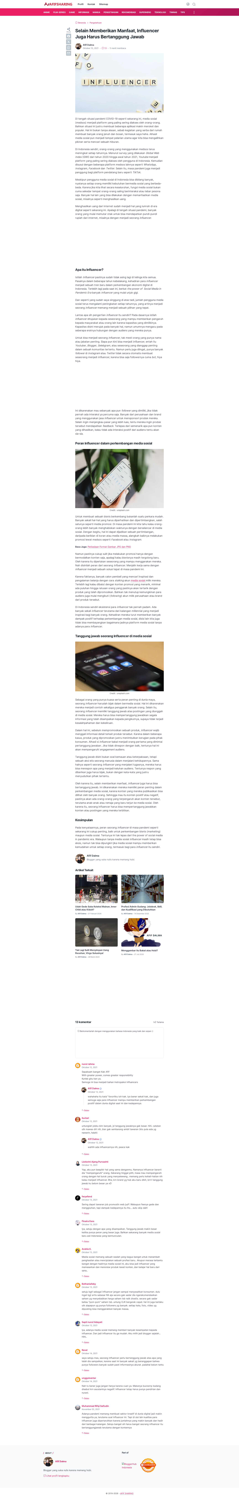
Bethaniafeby (89, 1283)
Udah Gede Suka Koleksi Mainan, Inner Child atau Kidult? (96, 908)
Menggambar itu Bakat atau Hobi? (139, 950)
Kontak (91, 4)
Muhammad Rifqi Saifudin (95, 1406)
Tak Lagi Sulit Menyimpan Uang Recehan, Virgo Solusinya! (92, 951)
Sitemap (103, 4)
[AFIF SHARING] (58, 4)
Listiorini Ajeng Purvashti (95, 1161)
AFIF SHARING (126, 1493)
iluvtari (85, 1118)
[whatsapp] (68, 47)
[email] (68, 53)
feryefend (87, 1196)
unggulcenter (89, 1378)
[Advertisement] (119, 242)
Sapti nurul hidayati (92, 1322)
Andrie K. (87, 1249)
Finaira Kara (88, 1221)
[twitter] (68, 41)
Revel (84, 1350)
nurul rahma (88, 1064)
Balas (86, 1110)
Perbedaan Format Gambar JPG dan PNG (109, 546)
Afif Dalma (93, 1088)
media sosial (138, 580)
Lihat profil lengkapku (57, 1475)
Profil (80, 4)
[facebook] (68, 36)
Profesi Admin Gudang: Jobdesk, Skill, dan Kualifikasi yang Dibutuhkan (141, 908)
